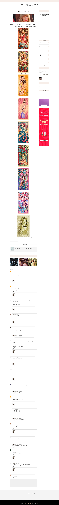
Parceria (40, 54)
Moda (39, 51)
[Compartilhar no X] (21, 244)
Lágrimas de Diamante (29, 4)
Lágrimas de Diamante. (28, 503)
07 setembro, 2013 (16, 409)
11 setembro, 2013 (20, 335)
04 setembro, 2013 (17, 340)
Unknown (14, 340)
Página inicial (40, 84)
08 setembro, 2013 (15, 437)
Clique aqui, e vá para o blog (16, 329)
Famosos (40, 47)
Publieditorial (40, 55)
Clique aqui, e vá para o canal (16, 330)
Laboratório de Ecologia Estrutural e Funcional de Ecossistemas (20, 300)
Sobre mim (40, 86)
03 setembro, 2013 (29, 300)
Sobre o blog (40, 85)
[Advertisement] (44, 28)
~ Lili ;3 (13, 327)
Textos (39, 62)
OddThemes (37, 503)
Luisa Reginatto (16, 335)
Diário (39, 46)
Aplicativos (40, 42)
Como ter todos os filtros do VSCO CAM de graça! (45, 71)
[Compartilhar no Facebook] (20, 244)
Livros (39, 50)
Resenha (40, 59)
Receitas (40, 58)
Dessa (13, 314)
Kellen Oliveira (14, 384)
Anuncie (40, 87)
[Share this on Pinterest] (23, 244)
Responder (14, 283)
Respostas (14, 293)
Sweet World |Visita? (15, 413)
